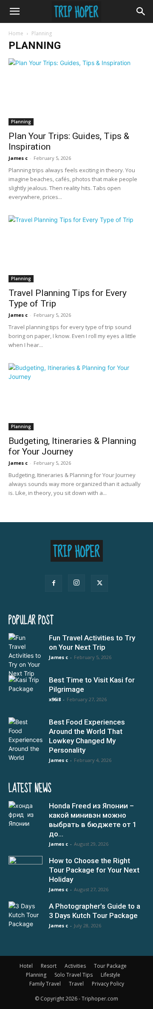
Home (15, 33)
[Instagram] (76, 582)
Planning (21, 122)
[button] (14, 11)
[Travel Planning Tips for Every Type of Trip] (76, 248)
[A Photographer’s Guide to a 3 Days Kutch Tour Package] (25, 918)
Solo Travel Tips (73, 974)
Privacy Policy (108, 983)
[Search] (141, 11)
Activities (75, 965)
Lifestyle (110, 974)
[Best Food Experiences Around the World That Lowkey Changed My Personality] (25, 739)
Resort (49, 965)
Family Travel (45, 983)
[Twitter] (99, 583)
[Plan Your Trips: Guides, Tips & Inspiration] (76, 91)
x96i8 (55, 699)
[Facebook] (53, 583)
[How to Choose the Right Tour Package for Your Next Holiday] (25, 873)
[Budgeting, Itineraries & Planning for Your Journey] (76, 396)
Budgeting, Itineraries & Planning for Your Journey (72, 446)
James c (18, 158)
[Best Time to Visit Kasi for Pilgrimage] (25, 692)
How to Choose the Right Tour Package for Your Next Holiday (94, 870)
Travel (76, 983)
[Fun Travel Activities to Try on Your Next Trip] (25, 655)
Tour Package (110, 965)
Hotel (26, 965)
